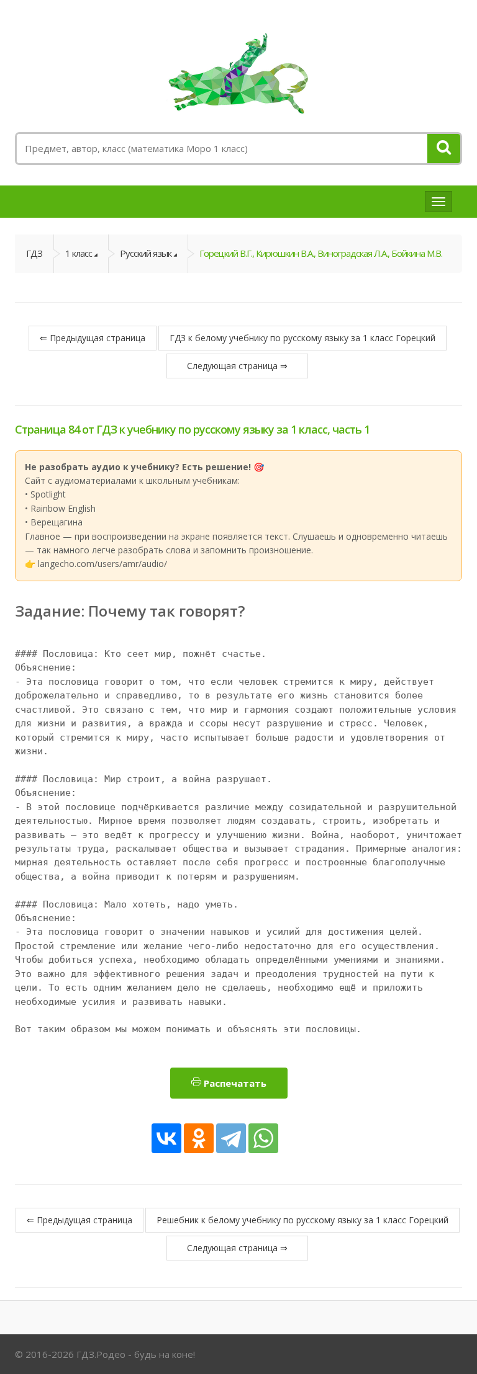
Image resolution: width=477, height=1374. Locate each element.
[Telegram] (231, 1138)
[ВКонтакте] (166, 1138)
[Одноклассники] (199, 1138)
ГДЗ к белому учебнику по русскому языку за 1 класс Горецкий (302, 338)
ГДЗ (34, 253)
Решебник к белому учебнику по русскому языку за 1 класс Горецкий (302, 1220)
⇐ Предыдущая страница (92, 338)
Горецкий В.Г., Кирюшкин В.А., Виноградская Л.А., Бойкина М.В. (320, 253)
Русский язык (145, 253)
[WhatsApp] (263, 1138)
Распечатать (233, 1083)
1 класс (78, 253)
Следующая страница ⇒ (237, 366)
